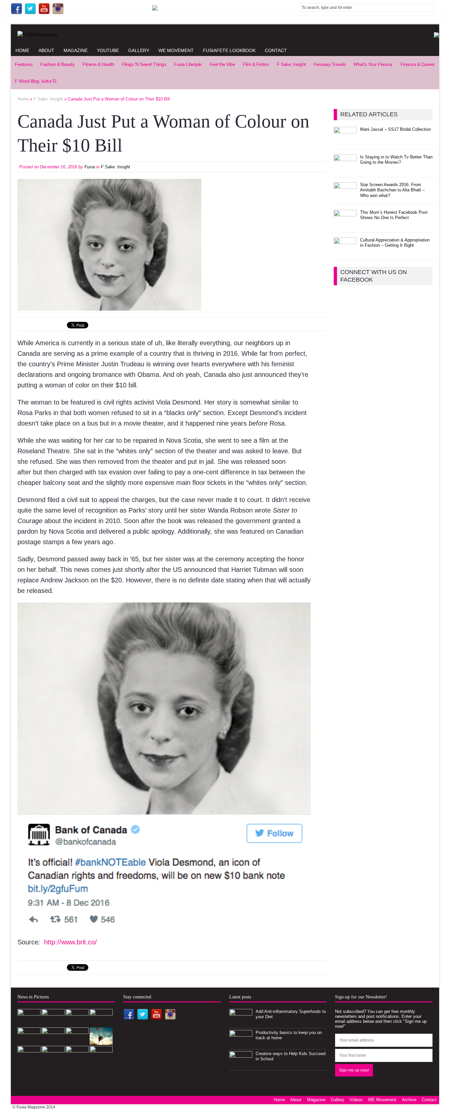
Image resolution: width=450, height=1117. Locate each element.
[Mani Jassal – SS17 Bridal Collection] (345, 140)
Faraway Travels (330, 64)
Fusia (89, 166)
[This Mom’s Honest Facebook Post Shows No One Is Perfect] (345, 223)
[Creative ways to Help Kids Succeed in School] (240, 1064)
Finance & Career (418, 64)
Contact (276, 50)
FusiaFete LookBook (229, 50)
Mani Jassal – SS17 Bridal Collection (395, 129)
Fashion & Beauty (57, 64)
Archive (409, 1099)
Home (22, 50)
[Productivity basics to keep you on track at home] (240, 1043)
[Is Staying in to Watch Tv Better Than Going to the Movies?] (345, 168)
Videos (356, 1099)
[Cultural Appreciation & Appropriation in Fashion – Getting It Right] (345, 251)
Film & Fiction (256, 64)
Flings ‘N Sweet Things (144, 64)
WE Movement (176, 50)
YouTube (108, 50)
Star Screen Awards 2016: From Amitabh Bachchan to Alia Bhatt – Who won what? (392, 190)
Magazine (76, 50)
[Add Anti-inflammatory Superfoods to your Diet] (240, 1022)
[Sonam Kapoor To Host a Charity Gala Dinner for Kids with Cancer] (77, 1041)
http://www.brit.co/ (70, 942)
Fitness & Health (98, 64)
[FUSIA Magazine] (225, 34)
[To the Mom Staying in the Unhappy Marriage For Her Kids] (77, 1059)
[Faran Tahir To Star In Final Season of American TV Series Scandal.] (101, 1022)
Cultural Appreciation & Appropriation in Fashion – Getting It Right (395, 242)
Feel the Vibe (222, 64)
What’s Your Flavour (373, 64)
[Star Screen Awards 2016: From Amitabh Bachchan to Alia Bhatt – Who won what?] (345, 195)
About (46, 50)
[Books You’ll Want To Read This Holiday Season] (53, 1059)
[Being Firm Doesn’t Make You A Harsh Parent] (101, 1059)
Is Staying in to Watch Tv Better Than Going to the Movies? (396, 159)
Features (23, 64)
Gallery (138, 50)
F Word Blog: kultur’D (35, 81)
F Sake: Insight (291, 64)
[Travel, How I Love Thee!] (101, 1041)
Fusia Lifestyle (188, 64)
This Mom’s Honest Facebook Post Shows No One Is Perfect (394, 215)
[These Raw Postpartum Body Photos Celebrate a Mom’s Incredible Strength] (29, 1059)
